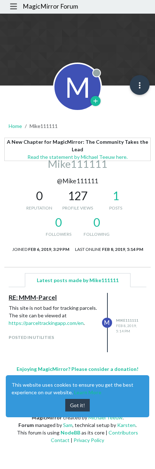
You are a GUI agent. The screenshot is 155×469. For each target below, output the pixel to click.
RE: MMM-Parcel (33, 297)
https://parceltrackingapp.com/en (46, 323)
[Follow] (95, 101)
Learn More (87, 392)
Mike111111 (127, 320)
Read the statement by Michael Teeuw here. (77, 157)
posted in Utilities (31, 337)
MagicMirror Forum (50, 6)
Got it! (77, 405)
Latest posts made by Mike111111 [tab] (78, 280)
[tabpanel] (77, 322)
